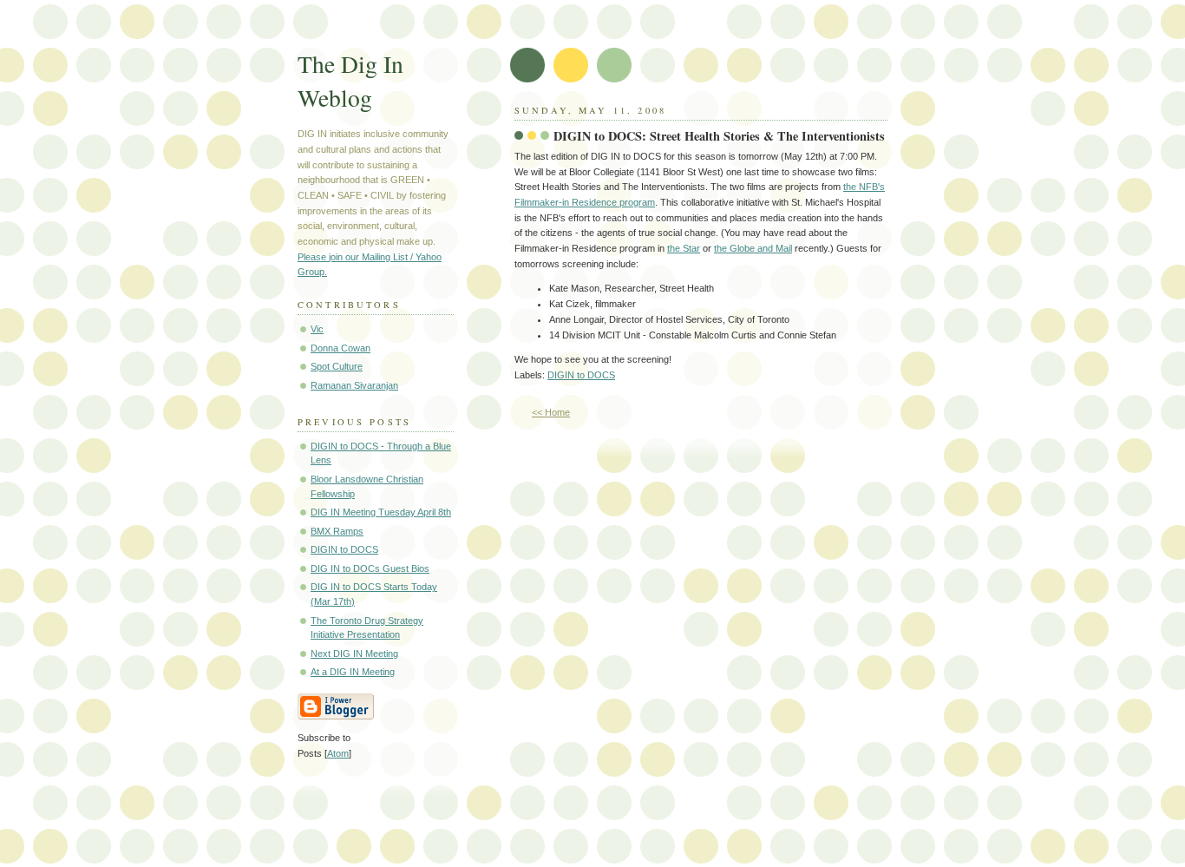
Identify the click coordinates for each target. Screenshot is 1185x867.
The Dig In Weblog (350, 81)
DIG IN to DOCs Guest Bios (370, 568)
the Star (683, 248)
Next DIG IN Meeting (354, 653)
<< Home (551, 412)
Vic (317, 329)
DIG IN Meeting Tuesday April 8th (381, 512)
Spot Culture (337, 366)
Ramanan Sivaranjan (354, 385)
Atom (338, 753)
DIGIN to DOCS (581, 375)
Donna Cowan (340, 348)
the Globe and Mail (753, 248)
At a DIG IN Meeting (353, 672)
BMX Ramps (337, 531)
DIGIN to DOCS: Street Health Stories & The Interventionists (719, 136)
